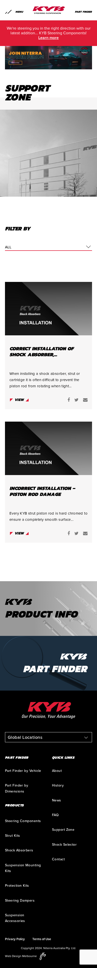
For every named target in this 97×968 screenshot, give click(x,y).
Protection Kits (17, 885)
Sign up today (15, 63)
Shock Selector (64, 844)
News (56, 800)
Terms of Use (41, 939)
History (58, 785)
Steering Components (23, 821)
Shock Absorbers (19, 850)
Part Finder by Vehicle (23, 771)
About (57, 771)
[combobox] (48, 247)
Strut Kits (12, 836)
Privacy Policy (15, 939)
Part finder (83, 12)
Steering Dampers (20, 900)
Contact (58, 859)
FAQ (55, 815)
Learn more (48, 37)
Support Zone (63, 830)
